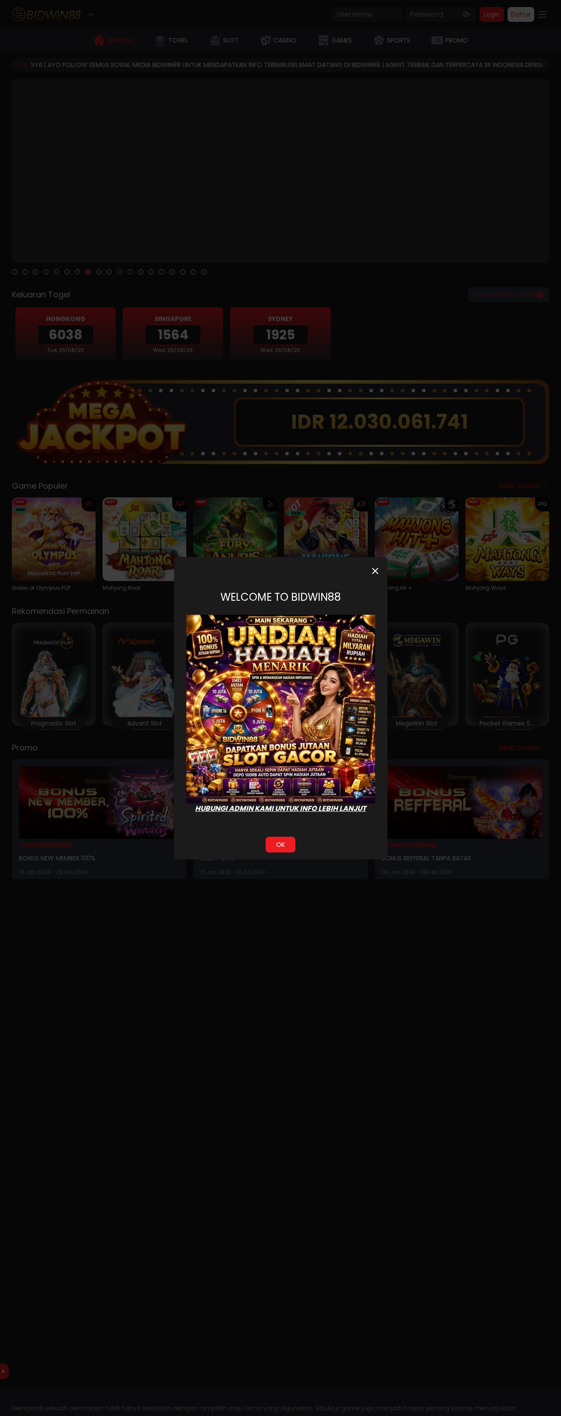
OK (280, 844)
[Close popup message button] (375, 571)
